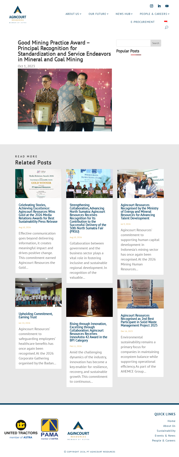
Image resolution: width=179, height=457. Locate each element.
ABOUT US (72, 14)
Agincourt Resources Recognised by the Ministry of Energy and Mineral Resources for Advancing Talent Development (139, 211)
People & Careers (164, 440)
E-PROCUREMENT (143, 22)
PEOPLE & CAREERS (153, 14)
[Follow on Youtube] (167, 6)
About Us (169, 426)
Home (172, 421)
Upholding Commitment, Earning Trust (35, 315)
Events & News (165, 435)
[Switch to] (165, 22)
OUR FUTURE (97, 14)
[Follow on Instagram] (151, 6)
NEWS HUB (123, 14)
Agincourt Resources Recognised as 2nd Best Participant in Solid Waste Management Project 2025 (139, 320)
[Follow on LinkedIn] (159, 6)
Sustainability (166, 430)
